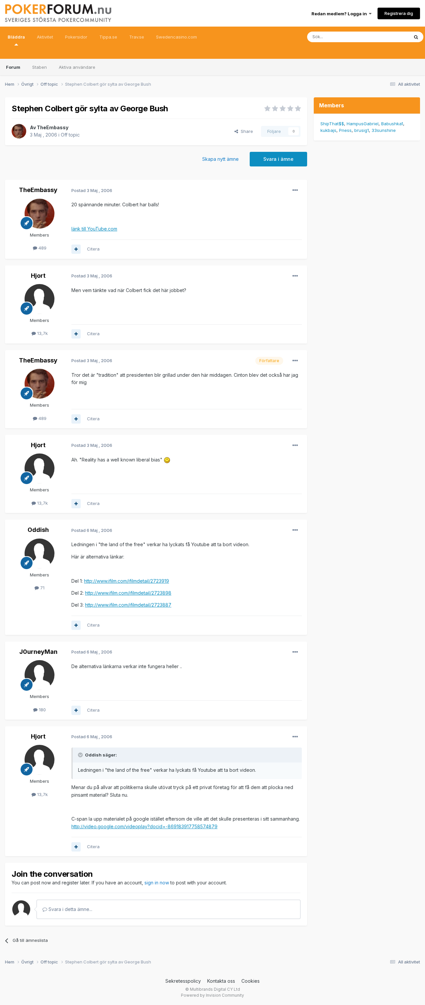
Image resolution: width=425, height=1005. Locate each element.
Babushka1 (392, 123)
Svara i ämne (278, 159)
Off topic (70, 135)
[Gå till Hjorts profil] (39, 299)
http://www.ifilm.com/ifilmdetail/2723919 (126, 581)
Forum (13, 67)
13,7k (42, 333)
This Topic (389, 36)
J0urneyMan (38, 651)
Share (245, 131)
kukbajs (328, 130)
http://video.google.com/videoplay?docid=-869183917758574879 (144, 826)
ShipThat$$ (332, 123)
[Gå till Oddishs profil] (39, 553)
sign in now (156, 882)
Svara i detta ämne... (69, 909)
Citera (93, 248)
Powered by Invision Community (212, 995)
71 (41, 587)
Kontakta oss (221, 981)
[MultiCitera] (76, 249)
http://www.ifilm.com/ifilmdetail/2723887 (128, 605)
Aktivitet (45, 37)
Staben (39, 67)
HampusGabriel (363, 123)
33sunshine (384, 130)
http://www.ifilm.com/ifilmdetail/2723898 (128, 593)
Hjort (38, 275)
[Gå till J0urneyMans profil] (39, 675)
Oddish (38, 529)
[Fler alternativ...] (295, 190)
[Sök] (416, 37)
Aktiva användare (77, 67)
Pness (345, 130)
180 (42, 709)
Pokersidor (76, 37)
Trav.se (136, 37)
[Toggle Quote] (81, 754)
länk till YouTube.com (94, 229)
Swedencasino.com (176, 37)
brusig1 (361, 130)
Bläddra (16, 37)
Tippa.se (108, 37)
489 (41, 248)
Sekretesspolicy (183, 981)
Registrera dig (398, 13)
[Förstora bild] (167, 459)
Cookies (250, 981)
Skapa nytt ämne (220, 159)
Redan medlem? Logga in (340, 13)
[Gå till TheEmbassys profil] (19, 131)
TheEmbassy (52, 127)
